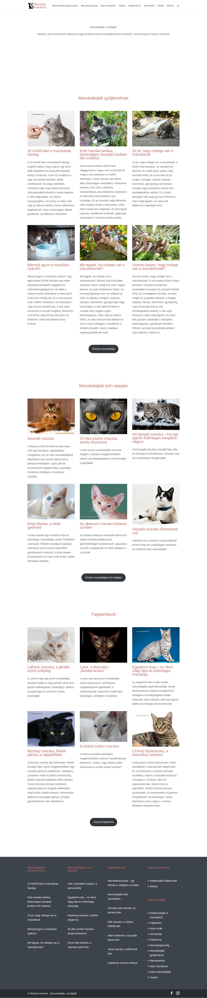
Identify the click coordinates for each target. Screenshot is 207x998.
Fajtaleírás (156, 922)
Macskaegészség (89, 6)
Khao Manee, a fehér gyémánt (44, 526)
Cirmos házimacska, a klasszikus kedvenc (150, 753)
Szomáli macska (40, 438)
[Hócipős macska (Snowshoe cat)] (156, 522)
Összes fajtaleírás (104, 822)
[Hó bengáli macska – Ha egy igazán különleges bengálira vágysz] (156, 427)
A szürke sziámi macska (99, 746)
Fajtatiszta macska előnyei (122, 963)
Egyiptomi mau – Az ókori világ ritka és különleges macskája (152, 670)
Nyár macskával (108, 6)
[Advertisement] (103, 70)
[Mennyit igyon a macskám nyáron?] (51, 258)
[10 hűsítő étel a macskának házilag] (51, 144)
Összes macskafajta (103, 348)
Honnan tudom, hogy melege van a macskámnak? (155, 267)
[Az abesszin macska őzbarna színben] (103, 517)
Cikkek (160, 6)
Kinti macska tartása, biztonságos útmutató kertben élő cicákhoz (103, 154)
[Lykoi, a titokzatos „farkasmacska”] (103, 660)
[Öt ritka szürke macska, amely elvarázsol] (103, 431)
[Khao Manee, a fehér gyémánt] (51, 517)
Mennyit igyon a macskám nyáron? (48, 267)
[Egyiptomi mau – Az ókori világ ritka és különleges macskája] (156, 660)
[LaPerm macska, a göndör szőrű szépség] (51, 660)
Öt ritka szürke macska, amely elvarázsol (99, 440)
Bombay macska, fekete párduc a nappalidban (46, 753)
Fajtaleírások (134, 6)
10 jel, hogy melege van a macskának (152, 153)
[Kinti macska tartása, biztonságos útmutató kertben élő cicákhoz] (103, 144)
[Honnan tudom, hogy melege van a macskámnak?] (156, 258)
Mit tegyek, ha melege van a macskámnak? (102, 267)
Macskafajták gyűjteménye (65, 6)
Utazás (122, 6)
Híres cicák (156, 928)
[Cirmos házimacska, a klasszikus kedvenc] (156, 744)
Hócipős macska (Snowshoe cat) (155, 531)
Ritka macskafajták (160, 972)
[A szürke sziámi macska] (103, 739)
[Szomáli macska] (51, 431)
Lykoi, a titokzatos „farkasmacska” (94, 669)
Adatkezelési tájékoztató (163, 880)
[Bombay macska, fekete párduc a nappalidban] (51, 744)
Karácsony (156, 939)
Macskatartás (157, 960)
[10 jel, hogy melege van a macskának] (156, 144)
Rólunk (170, 6)
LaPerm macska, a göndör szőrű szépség (48, 669)
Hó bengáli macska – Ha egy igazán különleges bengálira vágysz (155, 438)
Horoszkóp (149, 6)
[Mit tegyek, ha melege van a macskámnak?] (103, 258)
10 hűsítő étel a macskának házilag (49, 153)
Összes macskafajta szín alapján (103, 577)
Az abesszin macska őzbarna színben (103, 526)
